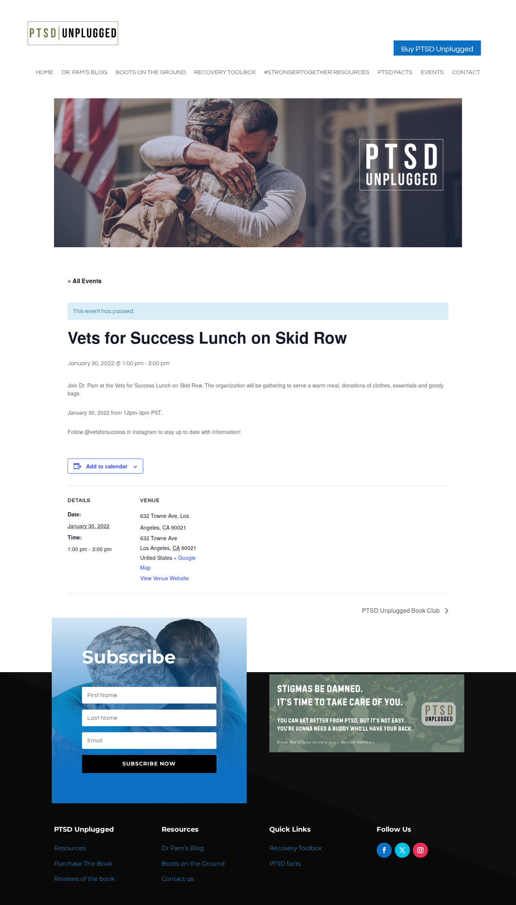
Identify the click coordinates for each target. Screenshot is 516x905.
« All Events (85, 280)
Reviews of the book (84, 878)
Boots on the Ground (193, 863)
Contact (466, 72)
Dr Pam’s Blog (183, 848)
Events (432, 72)
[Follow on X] (402, 850)
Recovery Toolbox (225, 72)
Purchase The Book (83, 863)
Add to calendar (106, 466)
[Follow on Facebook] (384, 850)
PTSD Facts (395, 72)
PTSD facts (285, 863)
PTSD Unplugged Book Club (401, 610)
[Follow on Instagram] (420, 850)
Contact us (178, 878)
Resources (70, 848)
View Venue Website (164, 578)
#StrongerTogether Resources (316, 72)
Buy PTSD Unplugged (437, 49)
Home (44, 72)
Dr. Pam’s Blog (84, 72)
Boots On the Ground (151, 72)
